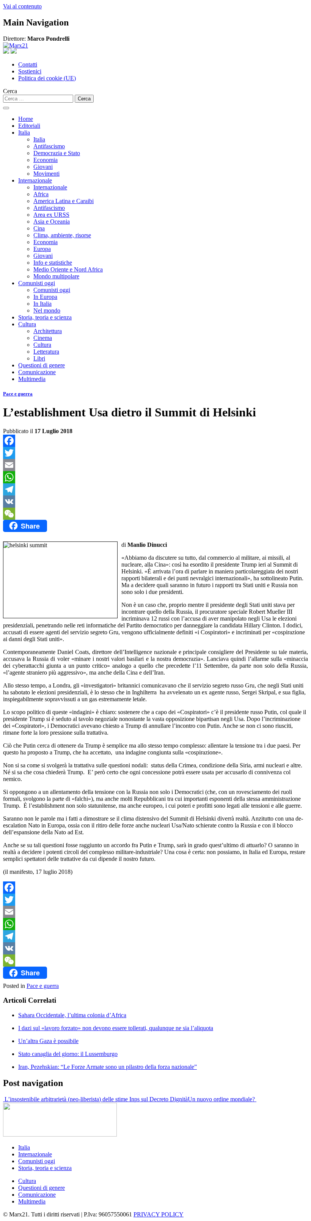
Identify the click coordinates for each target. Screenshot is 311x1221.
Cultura (27, 324)
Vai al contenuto (22, 6)
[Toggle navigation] (6, 108)
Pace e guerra (18, 394)
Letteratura (46, 351)
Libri (39, 358)
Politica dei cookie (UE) (47, 78)
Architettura (47, 331)
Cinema (42, 338)
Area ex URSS (51, 214)
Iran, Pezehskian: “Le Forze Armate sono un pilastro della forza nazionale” (107, 1067)
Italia (24, 132)
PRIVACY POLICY (159, 1214)
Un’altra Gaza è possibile (48, 1041)
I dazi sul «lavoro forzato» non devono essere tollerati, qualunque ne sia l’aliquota (115, 1028)
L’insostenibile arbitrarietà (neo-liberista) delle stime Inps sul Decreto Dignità (95, 1099)
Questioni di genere (41, 365)
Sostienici (29, 71)
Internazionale (35, 180)
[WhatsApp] (155, 477)
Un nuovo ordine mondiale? (222, 1099)
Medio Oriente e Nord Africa (68, 269)
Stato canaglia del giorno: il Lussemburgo (68, 1054)
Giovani (43, 167)
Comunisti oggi (36, 283)
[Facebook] (155, 441)
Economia (45, 160)
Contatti (27, 64)
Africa (41, 194)
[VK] (155, 501)
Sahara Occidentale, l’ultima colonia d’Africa (72, 1015)
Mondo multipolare (56, 276)
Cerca (10, 91)
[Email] (155, 465)
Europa (42, 249)
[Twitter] (155, 453)
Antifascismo (49, 146)
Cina (39, 228)
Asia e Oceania (51, 221)
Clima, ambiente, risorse (62, 235)
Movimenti (46, 173)
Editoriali (29, 125)
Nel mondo (46, 310)
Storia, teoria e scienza (45, 317)
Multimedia (32, 379)
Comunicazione (37, 372)
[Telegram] (155, 489)
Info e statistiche (52, 262)
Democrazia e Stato (56, 153)
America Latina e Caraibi (63, 201)
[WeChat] (155, 514)
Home (25, 119)
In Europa (45, 297)
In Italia (42, 303)
